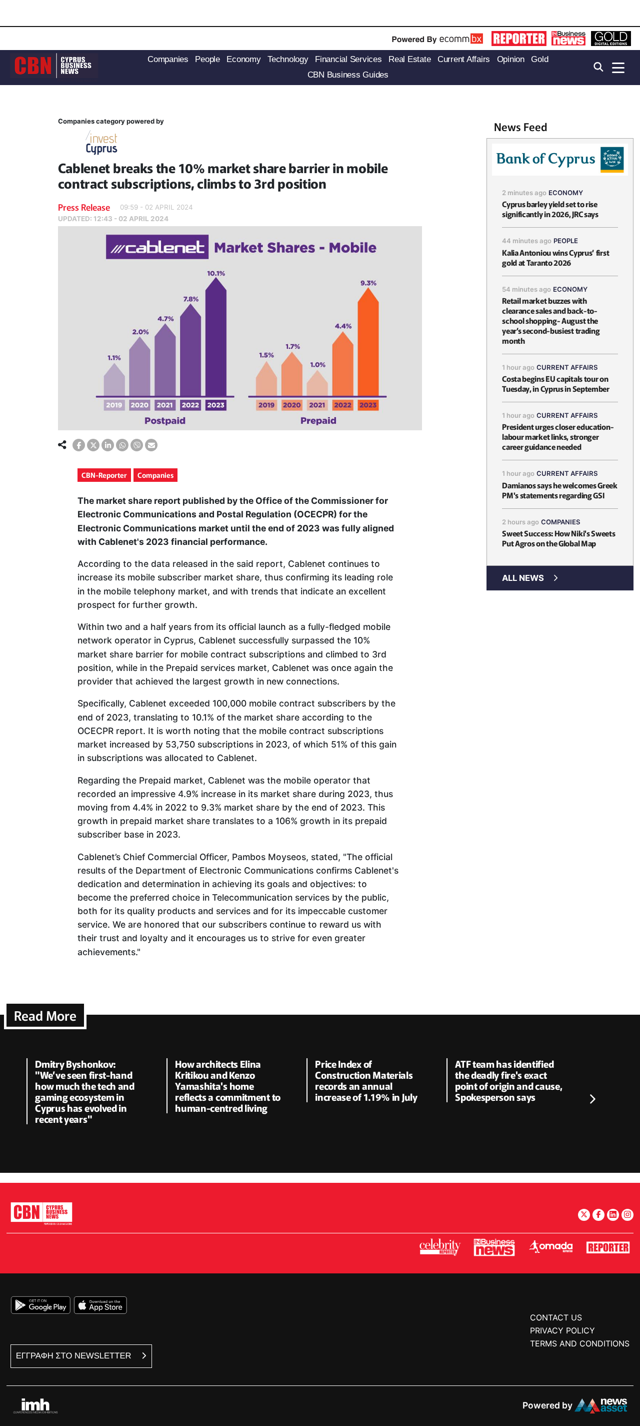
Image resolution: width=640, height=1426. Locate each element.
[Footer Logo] (41, 1213)
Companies (156, 475)
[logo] (54, 67)
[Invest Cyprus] (101, 144)
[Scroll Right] (592, 1100)
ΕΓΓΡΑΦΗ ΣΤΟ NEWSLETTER (75, 1355)
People (566, 241)
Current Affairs (567, 367)
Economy (565, 193)
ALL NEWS (523, 578)
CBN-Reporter (104, 475)
